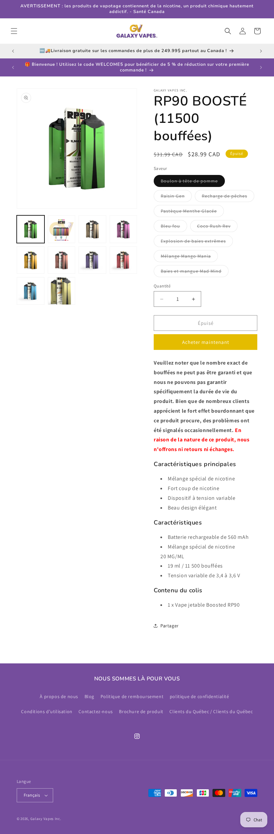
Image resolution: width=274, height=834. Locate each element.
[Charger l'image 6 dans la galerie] (62, 260)
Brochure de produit (141, 711)
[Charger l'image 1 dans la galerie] (30, 229)
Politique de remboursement (132, 696)
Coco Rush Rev (217, 227)
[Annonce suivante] (261, 51)
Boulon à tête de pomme (193, 182)
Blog (89, 696)
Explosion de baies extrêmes (197, 242)
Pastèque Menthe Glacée (192, 212)
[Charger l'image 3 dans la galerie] (92, 229)
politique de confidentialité (199, 696)
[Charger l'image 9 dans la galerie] (30, 291)
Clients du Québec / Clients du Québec (211, 711)
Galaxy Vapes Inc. (45, 818)
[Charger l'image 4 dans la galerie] (123, 229)
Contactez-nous (96, 711)
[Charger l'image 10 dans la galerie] (62, 291)
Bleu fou (174, 227)
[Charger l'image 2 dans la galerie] (62, 229)
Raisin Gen (176, 197)
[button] (14, 31)
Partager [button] (169, 626)
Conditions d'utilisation (46, 711)
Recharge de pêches (228, 197)
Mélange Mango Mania (189, 257)
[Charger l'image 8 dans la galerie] (123, 260)
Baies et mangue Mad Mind (195, 272)
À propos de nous (59, 696)
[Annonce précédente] (13, 51)
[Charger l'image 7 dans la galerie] (92, 260)
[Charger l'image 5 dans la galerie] (30, 260)
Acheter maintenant (205, 342)
